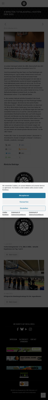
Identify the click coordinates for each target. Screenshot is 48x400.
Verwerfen (24, 202)
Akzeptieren (24, 195)
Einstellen (24, 208)
